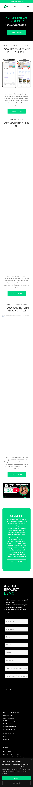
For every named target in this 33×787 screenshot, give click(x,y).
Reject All (16, 783)
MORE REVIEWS (16, 561)
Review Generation (8, 718)
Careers (5, 742)
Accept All (16, 778)
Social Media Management (10, 721)
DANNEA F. (16, 516)
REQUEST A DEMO (17, 32)
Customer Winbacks (9, 729)
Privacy (5, 747)
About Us (6, 739)
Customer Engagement (9, 726)
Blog (4, 736)
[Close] (31, 759)
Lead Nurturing (7, 723)
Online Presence (8, 715)
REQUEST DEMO (16, 111)
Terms (5, 744)
